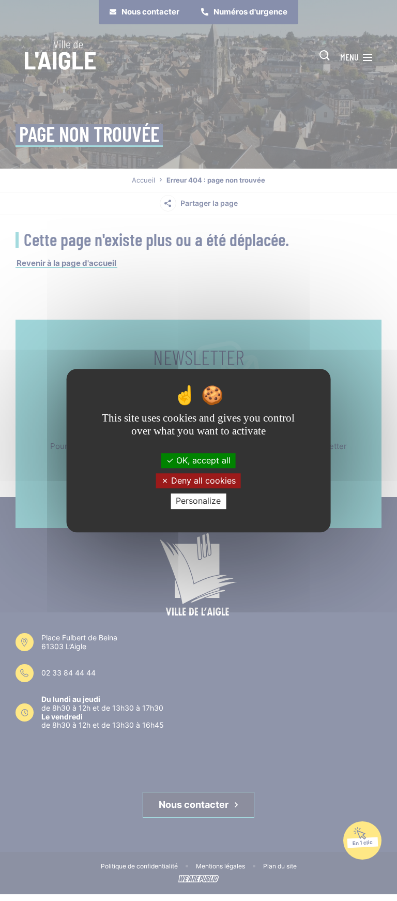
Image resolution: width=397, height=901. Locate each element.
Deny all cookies (202, 480)
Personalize (198, 501)
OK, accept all (202, 460)
